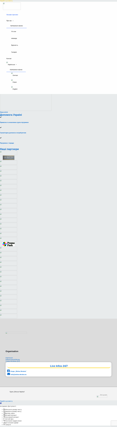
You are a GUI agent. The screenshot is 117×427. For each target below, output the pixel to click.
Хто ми (13, 31)
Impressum (9, 358)
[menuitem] (16, 65)
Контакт (9, 58)
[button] (0, 403)
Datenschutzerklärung (13, 359)
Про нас (9, 21)
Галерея (14, 52)
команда (14, 38)
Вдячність (14, 45)
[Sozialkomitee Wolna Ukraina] (12, 9)
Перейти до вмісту (6, 1)
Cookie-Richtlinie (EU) (13, 361)
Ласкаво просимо (12, 15)
